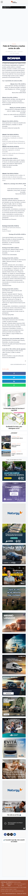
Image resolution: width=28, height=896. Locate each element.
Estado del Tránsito (21, 893)
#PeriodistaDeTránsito (11, 893)
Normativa (14, 452)
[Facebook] (5, 834)
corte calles (6, 369)
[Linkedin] (14, 834)
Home (3, 893)
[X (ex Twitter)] (8, 834)
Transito (14, 44)
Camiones (19, 451)
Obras (18, 436)
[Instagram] (11, 834)
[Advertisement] (14, 26)
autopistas (14, 436)
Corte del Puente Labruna (17, 438)
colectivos (19, 443)
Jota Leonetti (15, 53)
